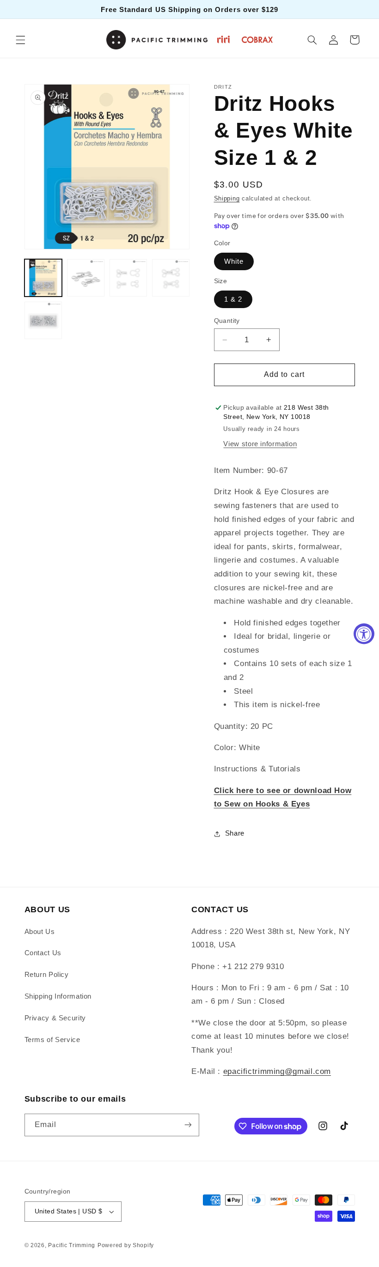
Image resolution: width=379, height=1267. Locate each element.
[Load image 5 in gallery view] (43, 320)
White (234, 261)
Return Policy (46, 974)
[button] (20, 39)
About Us (39, 931)
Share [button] (235, 833)
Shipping (227, 198)
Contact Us (42, 953)
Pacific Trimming (71, 1245)
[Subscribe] (187, 1125)
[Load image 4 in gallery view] (171, 278)
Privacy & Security (55, 1018)
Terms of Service (52, 1039)
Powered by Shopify (126, 1245)
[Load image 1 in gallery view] (43, 278)
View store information (260, 444)
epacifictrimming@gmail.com (277, 1071)
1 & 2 (233, 299)
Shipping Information (58, 996)
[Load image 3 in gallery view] (128, 278)
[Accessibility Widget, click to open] (364, 633)
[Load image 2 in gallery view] (86, 278)
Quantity (227, 320)
